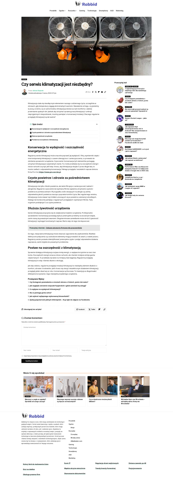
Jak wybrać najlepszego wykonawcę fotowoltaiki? (49, 296)
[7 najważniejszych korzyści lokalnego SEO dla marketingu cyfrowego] (119, 89)
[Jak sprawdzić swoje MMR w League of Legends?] (119, 186)
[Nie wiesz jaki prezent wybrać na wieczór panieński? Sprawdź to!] (119, 109)
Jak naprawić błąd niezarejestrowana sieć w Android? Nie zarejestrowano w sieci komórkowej (136, 130)
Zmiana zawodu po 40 (137, 463)
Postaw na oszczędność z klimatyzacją (45, 140)
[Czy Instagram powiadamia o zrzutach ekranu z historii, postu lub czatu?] (119, 99)
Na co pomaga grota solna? (41, 293)
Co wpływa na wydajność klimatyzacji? (45, 289)
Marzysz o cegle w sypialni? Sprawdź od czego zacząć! (35, 400)
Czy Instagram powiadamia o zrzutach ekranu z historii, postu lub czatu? (59, 282)
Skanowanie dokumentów (74, 473)
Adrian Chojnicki (38, 90)
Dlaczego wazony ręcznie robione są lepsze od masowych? (70, 400)
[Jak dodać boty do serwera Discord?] (119, 195)
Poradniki (128, 156)
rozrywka (128, 106)
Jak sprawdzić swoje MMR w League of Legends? (135, 187)
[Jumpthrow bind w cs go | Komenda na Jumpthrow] (119, 177)
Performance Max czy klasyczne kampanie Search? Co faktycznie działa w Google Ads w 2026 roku (137, 169)
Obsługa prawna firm (31, 474)
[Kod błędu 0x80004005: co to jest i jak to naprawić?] (119, 149)
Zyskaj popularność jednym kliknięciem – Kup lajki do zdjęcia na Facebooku (60, 300)
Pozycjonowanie (135, 468)
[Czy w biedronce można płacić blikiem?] (103, 386)
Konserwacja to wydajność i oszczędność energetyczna (50, 129)
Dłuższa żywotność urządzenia (42, 136)
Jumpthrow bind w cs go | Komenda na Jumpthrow (134, 178)
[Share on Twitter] (95, 92)
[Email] (102, 92)
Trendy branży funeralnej (105, 468)
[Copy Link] (105, 92)
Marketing (129, 86)
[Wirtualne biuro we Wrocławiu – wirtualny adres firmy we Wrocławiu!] (135, 386)
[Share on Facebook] (92, 92)
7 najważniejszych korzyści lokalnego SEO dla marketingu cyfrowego (135, 91)
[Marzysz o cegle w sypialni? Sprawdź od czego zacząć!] (38, 386)
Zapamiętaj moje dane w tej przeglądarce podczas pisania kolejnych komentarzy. (48, 356)
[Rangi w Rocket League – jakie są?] (119, 118)
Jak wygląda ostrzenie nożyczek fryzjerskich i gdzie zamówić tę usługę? (58, 286)
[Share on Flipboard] (99, 92)
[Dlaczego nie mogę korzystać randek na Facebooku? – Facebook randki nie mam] (119, 139)
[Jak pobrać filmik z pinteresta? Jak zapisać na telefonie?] (119, 158)
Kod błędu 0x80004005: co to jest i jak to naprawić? (137, 150)
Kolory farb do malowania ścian (35, 464)
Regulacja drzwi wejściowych (107, 463)
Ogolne (24, 79)
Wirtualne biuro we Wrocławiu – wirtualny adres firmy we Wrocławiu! (133, 401)
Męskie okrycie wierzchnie (74, 468)
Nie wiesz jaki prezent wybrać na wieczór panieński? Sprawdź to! (136, 110)
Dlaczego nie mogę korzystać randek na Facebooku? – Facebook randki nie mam (135, 141)
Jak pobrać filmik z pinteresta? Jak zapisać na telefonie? (136, 159)
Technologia (129, 124)
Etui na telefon (29, 469)
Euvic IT (67, 463)
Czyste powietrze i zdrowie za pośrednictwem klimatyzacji (51, 132)
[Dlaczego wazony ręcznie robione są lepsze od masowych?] (70, 386)
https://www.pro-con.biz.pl (50, 172)
